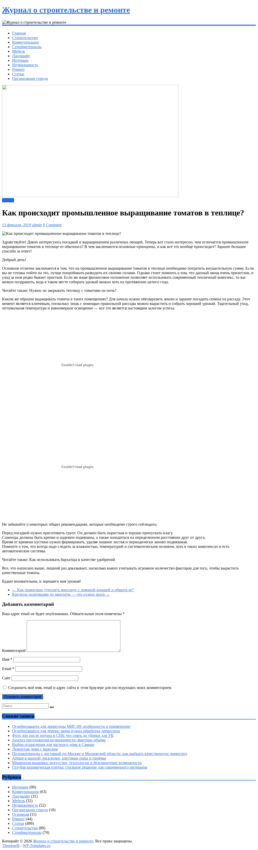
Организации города (30, 78)
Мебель (18, 51)
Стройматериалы (27, 47)
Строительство (25, 38)
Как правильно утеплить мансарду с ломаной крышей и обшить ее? (73, 590)
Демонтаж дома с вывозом (35, 749)
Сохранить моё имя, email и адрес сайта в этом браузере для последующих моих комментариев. (90, 687)
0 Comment (52, 225)
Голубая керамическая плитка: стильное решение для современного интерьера (79, 767)
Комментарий (14, 650)
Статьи (18, 74)
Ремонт (18, 69)
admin (37, 225)
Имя (7, 659)
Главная (19, 33)
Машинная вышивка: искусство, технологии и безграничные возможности (77, 763)
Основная (20, 814)
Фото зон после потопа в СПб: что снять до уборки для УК (63, 735)
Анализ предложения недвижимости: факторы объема (59, 740)
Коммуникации (25, 42)
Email (8, 669)
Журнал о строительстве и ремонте (66, 9)
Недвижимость (25, 65)
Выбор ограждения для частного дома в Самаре (53, 744)
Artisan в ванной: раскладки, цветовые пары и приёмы (59, 758)
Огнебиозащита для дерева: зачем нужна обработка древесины (66, 731)
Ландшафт (21, 56)
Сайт (6, 678)
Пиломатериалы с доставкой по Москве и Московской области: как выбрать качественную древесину (99, 753)
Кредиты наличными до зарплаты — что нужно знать (61, 594)
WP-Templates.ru (36, 845)
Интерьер (20, 60)
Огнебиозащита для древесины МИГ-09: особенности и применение (71, 726)
